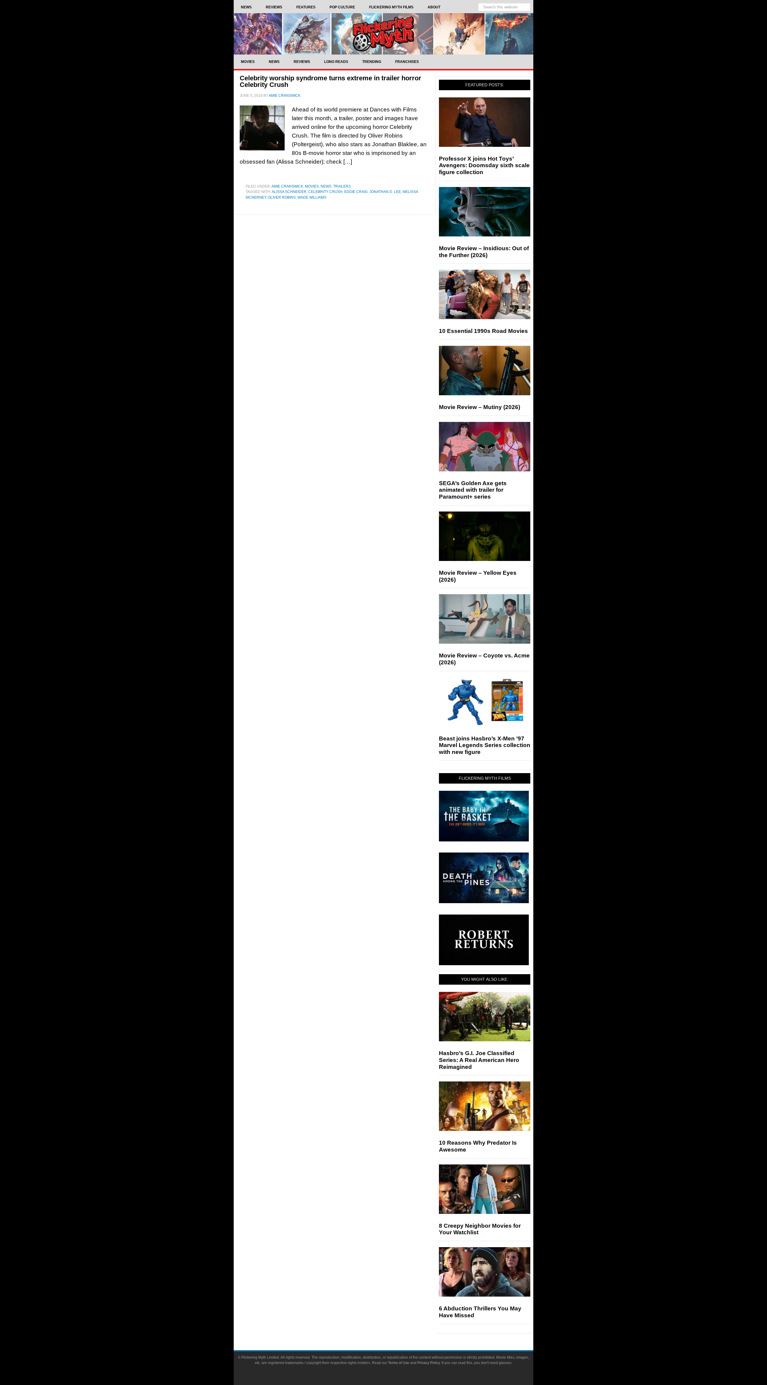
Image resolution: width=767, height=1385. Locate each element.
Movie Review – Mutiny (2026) (479, 407)
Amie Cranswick (287, 186)
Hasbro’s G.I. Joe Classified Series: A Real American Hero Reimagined (479, 1060)
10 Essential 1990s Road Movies (483, 331)
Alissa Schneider (289, 192)
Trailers (342, 186)
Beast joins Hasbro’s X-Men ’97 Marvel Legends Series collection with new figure (484, 745)
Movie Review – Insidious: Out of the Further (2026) (484, 251)
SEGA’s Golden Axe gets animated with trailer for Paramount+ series (473, 490)
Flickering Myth (383, 33)
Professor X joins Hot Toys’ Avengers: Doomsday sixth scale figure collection (484, 166)
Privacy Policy (428, 1363)
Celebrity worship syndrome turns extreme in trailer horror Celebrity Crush (330, 81)
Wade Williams (312, 197)
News (326, 186)
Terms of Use (398, 1363)
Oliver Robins (282, 197)
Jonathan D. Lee (385, 192)
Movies (312, 186)
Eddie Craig (356, 192)
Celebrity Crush (325, 192)
